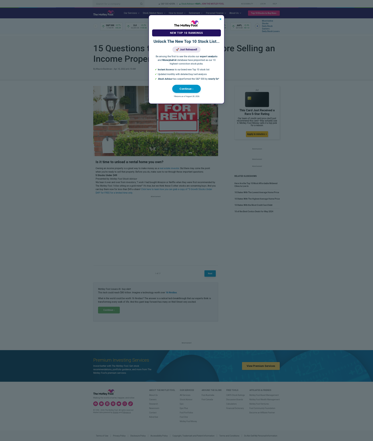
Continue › (186, 88)
